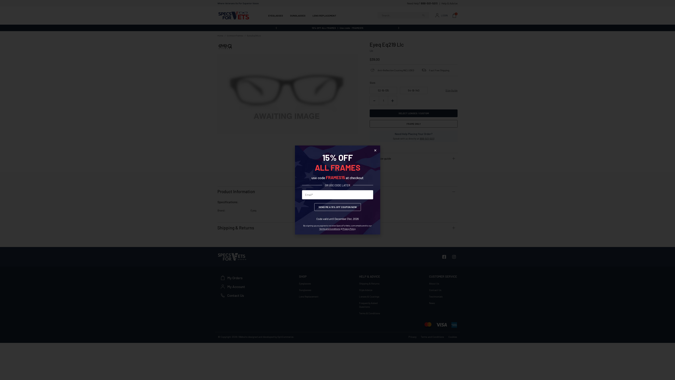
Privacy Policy (348, 228)
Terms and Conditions (329, 228)
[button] (375, 150)
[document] (337, 190)
